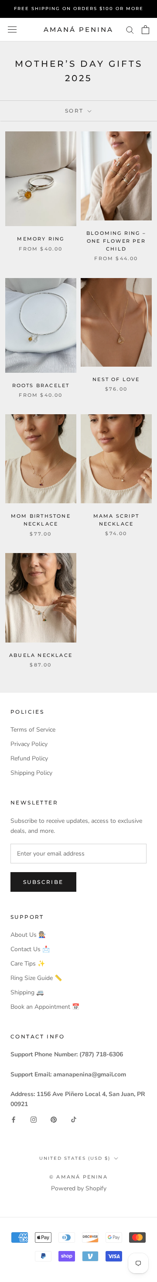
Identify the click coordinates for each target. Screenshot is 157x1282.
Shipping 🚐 (27, 992)
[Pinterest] (54, 1119)
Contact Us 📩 (30, 949)
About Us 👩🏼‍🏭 (28, 935)
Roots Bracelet (41, 385)
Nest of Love (116, 379)
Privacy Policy (29, 744)
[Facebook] (13, 1119)
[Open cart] (145, 29)
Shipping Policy (31, 773)
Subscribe (43, 882)
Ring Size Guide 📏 (36, 978)
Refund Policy (29, 758)
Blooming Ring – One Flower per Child (116, 241)
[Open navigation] (12, 29)
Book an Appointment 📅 (44, 1007)
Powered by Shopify (78, 1188)
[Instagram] (34, 1119)
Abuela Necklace (40, 655)
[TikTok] (74, 1119)
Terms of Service (32, 729)
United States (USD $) (74, 1158)
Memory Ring (40, 239)
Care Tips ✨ (27, 963)
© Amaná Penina (78, 1177)
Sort (75, 110)
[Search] (130, 29)
